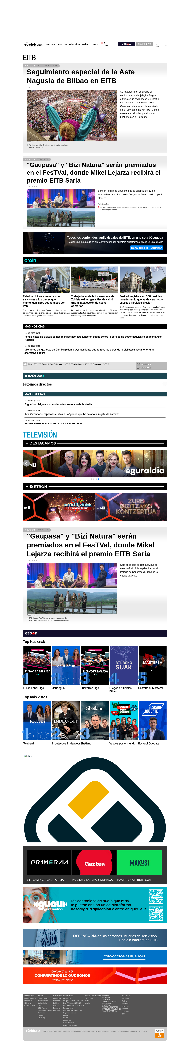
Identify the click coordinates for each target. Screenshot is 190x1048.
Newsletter (126, 996)
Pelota (65, 1015)
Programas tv (29, 1001)
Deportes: (68, 996)
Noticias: (57, 996)
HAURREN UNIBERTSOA (134, 879)
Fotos (87, 1001)
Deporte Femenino (70, 1013)
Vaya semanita (29, 1005)
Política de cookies (89, 1031)
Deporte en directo (70, 1025)
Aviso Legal (76, 1031)
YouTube (125, 1011)
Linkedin (125, 1009)
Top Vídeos (89, 998)
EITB (29, 57)
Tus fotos (146, 364)
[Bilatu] (157, 45)
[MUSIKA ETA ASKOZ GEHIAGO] (94, 862)
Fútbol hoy (67, 998)
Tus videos (146, 368)
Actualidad (57, 998)
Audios (87, 1003)
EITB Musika (42, 1008)
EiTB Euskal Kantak (45, 1010)
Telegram (125, 1006)
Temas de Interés (110, 1007)
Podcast (40, 1015)
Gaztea (40, 1005)
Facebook (125, 998)
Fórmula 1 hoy (68, 1008)
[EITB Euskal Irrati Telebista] (33, 44)
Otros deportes (68, 1023)
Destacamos (43, 443)
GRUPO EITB (144, 44)
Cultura (55, 1005)
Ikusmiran (56, 1008)
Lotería (106, 1005)
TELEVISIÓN (40, 435)
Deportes (62, 44)
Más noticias (34, 326)
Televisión (74, 44)
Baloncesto (67, 1020)
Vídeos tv (27, 1003)
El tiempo (106, 997)
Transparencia (123, 1031)
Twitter (124, 1001)
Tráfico (106, 999)
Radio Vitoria (42, 1003)
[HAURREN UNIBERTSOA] (139, 862)
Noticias (50, 44)
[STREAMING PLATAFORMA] (49, 862)
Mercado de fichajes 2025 (72, 1010)
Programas (42, 1013)
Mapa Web (143, 1031)
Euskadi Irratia (43, 998)
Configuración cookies (107, 1031)
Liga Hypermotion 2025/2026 (73, 1005)
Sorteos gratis (109, 1001)
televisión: (29, 996)
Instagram (125, 1003)
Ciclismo (66, 1018)
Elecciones (107, 1003)
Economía (57, 1001)
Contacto (133, 1031)
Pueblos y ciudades (111, 1009)
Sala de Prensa (109, 1011)
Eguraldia (56, 1010)
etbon (40, 487)
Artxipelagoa (42, 1018)
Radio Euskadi (43, 1001)
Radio (84, 44)
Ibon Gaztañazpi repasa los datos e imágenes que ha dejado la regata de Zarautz (71, 414)
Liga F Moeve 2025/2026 (72, 1003)
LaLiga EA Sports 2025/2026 (73, 1001)
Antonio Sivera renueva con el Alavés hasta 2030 (53, 423)
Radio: (40, 996)
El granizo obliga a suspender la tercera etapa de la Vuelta (58, 404)
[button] (91, 479)
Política (55, 1003)
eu (162, 46)
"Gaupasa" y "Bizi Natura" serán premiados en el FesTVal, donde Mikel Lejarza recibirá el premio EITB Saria (93, 172)
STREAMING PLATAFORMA (45, 879)
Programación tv (30, 998)
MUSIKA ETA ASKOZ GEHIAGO (92, 879)
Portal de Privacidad (62, 1031)
